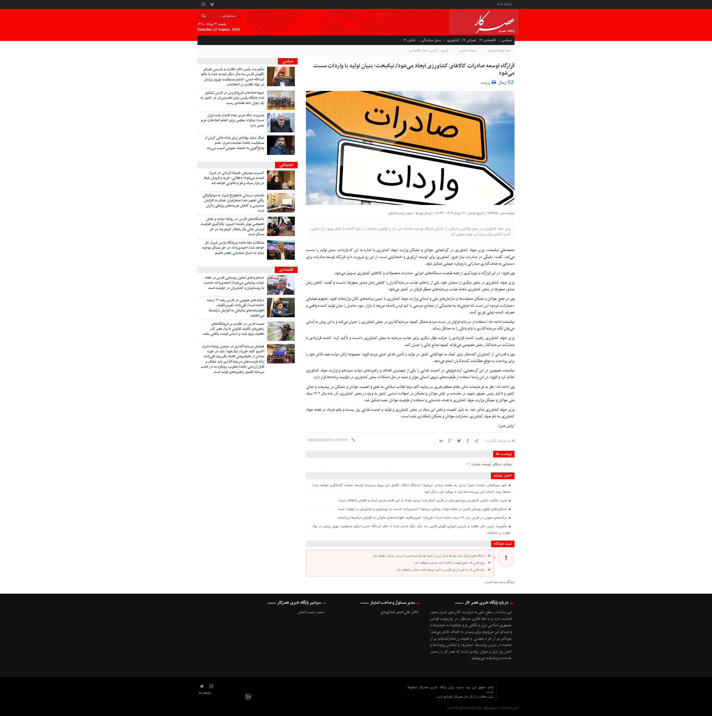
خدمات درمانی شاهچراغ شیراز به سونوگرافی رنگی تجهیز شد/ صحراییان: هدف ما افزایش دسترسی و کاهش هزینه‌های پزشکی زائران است (233, 203)
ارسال (503, 82)
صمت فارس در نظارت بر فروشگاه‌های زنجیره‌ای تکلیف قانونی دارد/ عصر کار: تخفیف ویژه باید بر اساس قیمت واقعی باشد (233, 329)
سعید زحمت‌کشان (401, 213)
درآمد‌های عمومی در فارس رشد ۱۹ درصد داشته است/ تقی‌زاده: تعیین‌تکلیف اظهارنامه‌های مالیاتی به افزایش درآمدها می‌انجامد (422, 518)
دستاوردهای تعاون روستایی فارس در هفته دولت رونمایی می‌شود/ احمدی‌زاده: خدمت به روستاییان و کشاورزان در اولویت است (423, 509)
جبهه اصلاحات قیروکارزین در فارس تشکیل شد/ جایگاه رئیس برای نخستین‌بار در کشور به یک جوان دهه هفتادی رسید (232, 98)
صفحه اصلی (467, 50)
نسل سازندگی (431, 40)
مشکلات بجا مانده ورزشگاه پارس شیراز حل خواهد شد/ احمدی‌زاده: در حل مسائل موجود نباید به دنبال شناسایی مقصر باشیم (233, 248)
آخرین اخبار (430, 50)
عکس (411, 40)
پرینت (486, 82)
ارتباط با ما (505, 3)
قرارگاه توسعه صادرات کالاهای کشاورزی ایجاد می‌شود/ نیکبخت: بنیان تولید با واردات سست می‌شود (414, 69)
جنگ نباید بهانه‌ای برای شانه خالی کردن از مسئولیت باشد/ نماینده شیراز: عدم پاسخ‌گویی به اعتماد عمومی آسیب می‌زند (234, 143)
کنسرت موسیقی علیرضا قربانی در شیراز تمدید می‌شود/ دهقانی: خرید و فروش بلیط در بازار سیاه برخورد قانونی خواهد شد (234, 178)
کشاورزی (453, 40)
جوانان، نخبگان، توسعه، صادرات (491, 464)
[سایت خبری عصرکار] (249, 696)
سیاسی (506, 40)
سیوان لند (490, 707)
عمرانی (471, 40)
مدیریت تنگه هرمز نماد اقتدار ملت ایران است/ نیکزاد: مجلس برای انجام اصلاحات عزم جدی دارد (232, 120)
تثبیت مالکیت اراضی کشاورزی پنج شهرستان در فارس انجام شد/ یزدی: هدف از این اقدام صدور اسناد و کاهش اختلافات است (423, 500)
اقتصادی (490, 40)
